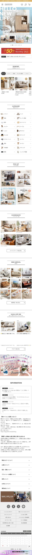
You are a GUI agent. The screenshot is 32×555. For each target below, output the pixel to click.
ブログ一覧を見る (16, 349)
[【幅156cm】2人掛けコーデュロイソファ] (5, 284)
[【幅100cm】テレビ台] (16, 284)
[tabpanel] (16, 86)
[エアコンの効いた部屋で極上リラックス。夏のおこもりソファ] (24, 327)
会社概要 (8, 525)
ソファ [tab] (8, 73)
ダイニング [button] (22, 135)
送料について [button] (5, 479)
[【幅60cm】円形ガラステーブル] (27, 294)
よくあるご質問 (24, 514)
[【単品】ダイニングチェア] (5, 294)
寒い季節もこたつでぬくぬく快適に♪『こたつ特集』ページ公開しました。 (15, 391)
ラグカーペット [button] (7, 139)
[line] (23, 506)
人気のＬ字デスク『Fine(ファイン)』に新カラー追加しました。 (15, 404)
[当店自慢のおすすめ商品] (23, 196)
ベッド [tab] (27, 73)
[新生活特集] (8, 196)
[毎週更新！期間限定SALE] (16, 25)
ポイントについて (8, 514)
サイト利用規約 (24, 520)
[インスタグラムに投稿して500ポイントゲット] (16, 365)
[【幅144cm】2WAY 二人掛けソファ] (27, 284)
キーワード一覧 (8, 520)
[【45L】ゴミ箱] (7, 83)
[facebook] (13, 506)
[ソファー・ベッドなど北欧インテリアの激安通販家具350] (8, 4)
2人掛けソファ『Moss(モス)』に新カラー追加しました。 (15, 411)
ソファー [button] (6, 114)
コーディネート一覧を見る (16, 250)
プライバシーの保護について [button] (9, 474)
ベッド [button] (21, 114)
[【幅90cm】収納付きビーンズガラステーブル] (16, 294)
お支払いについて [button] (6, 483)
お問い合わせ (8, 517)
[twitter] (18, 506)
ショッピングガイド (8, 511)
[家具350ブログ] (16, 496)
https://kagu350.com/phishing (8, 431)
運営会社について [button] (6, 488)
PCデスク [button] (22, 130)
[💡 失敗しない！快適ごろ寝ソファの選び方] (8, 327)
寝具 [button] (5, 122)
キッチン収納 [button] (23, 118)
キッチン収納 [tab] (20, 73)
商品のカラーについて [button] (7, 460)
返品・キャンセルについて (24, 511)
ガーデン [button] (22, 143)
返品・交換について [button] (6, 469)
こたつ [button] (5, 130)
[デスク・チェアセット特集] (8, 178)
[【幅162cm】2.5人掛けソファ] (27, 273)
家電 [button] (5, 151)
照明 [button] (5, 143)
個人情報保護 (24, 522)
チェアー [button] (6, 126)
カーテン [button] (22, 139)
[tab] (16, 460)
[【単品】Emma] (21, 83)
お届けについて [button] (5, 465)
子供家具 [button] (6, 147)
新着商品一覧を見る (15, 302)
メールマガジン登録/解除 (24, 517)
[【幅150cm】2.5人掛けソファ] (16, 273)
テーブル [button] (22, 126)
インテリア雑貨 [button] (23, 151)
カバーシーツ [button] (23, 122)
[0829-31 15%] (16, 552)
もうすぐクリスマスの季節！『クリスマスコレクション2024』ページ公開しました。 (15, 397)
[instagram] (8, 506)
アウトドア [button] (22, 147)
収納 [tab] (14, 73)
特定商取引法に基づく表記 (8, 522)
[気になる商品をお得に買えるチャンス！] (16, 51)
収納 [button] (5, 118)
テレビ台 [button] (6, 135)
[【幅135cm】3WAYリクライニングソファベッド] (5, 273)
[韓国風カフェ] (23, 178)
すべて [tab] (3, 73)
